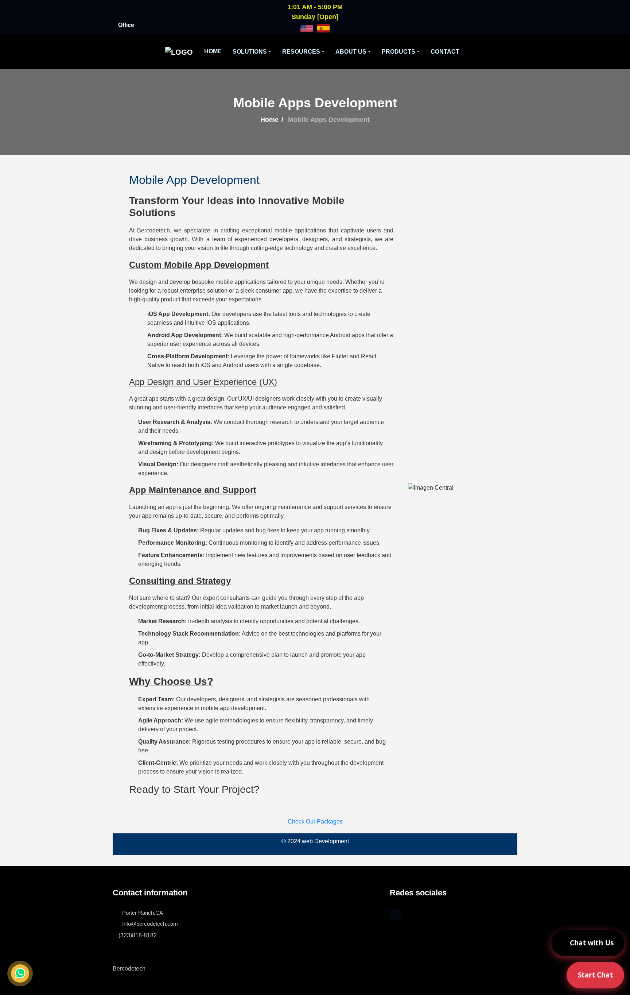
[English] (306, 28)
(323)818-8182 (137, 935)
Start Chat (595, 975)
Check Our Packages (315, 821)
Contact (445, 52)
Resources (301, 52)
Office (126, 25)
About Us (350, 52)
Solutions (250, 52)
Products (398, 52)
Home (213, 51)
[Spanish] (323, 28)
